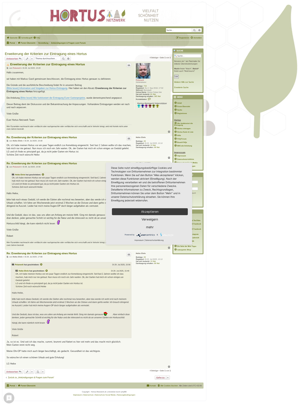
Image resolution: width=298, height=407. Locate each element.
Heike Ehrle (141, 137)
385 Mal (157, 96)
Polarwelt (140, 80)
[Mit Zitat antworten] (129, 65)
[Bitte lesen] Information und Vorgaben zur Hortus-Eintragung (37, 88)
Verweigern (150, 219)
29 (145, 141)
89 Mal (157, 147)
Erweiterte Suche (181, 87)
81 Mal (153, 94)
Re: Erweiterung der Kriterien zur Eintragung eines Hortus (42, 137)
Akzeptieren (150, 211)
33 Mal (153, 145)
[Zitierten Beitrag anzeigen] (43, 174)
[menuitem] (12, 38)
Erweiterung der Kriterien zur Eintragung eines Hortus (46, 54)
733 (145, 86)
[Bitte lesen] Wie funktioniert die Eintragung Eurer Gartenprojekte (52, 98)
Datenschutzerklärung (154, 240)
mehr (150, 227)
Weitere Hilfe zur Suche (184, 82)
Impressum (139, 240)
